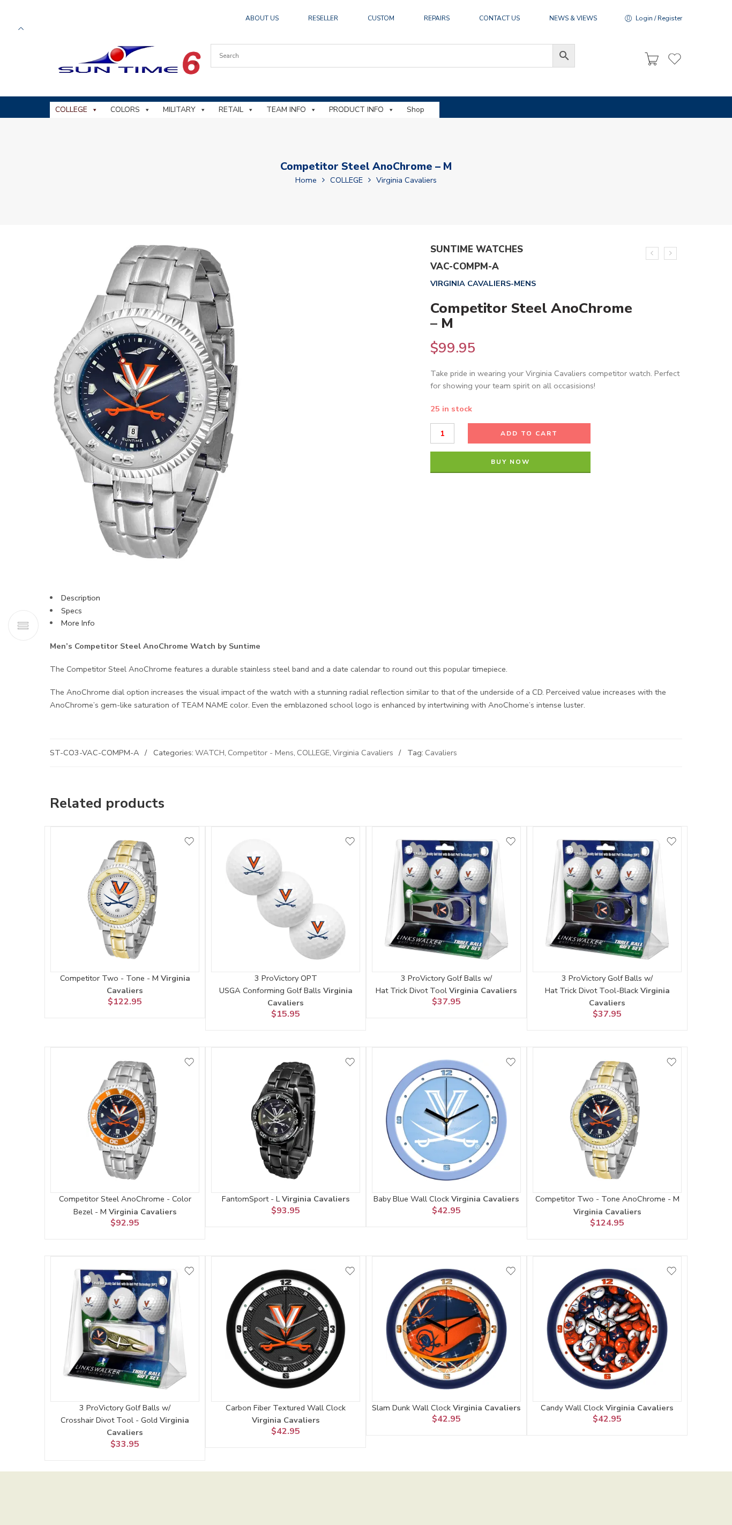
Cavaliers (441, 752)
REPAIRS (437, 18)
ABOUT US (262, 18)
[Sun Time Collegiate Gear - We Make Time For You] (128, 59)
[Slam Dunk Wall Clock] (446, 1329)
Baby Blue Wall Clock (412, 1198)
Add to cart (529, 433)
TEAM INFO (286, 109)
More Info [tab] (78, 623)
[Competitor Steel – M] (652, 253)
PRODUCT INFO (356, 109)
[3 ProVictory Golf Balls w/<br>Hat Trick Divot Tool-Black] (607, 899)
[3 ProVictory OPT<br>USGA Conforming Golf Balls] (285, 899)
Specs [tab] (71, 610)
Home (306, 180)
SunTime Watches (476, 249)
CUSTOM (381, 18)
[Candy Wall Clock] (607, 1329)
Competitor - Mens (261, 752)
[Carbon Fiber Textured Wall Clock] (285, 1329)
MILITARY (179, 109)
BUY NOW (510, 461)
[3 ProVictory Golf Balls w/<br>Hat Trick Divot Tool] (446, 899)
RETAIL (231, 109)
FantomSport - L (252, 1198)
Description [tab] (80, 597)
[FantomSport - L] (285, 1120)
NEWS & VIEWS (573, 18)
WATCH (210, 752)
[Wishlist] (189, 841)
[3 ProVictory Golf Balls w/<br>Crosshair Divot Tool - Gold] (124, 1329)
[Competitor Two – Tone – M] (670, 253)
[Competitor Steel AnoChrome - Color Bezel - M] (124, 1120)
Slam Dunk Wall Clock (412, 1407)
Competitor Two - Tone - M (110, 978)
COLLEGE (71, 109)
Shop (415, 109)
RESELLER (323, 18)
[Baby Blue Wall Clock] (446, 1120)
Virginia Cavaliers (406, 180)
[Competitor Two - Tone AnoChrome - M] (607, 1120)
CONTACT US (499, 18)
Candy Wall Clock (573, 1407)
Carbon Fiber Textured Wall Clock (286, 1407)
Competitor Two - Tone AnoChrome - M (607, 1198)
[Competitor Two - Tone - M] (124, 899)
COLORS (125, 109)
